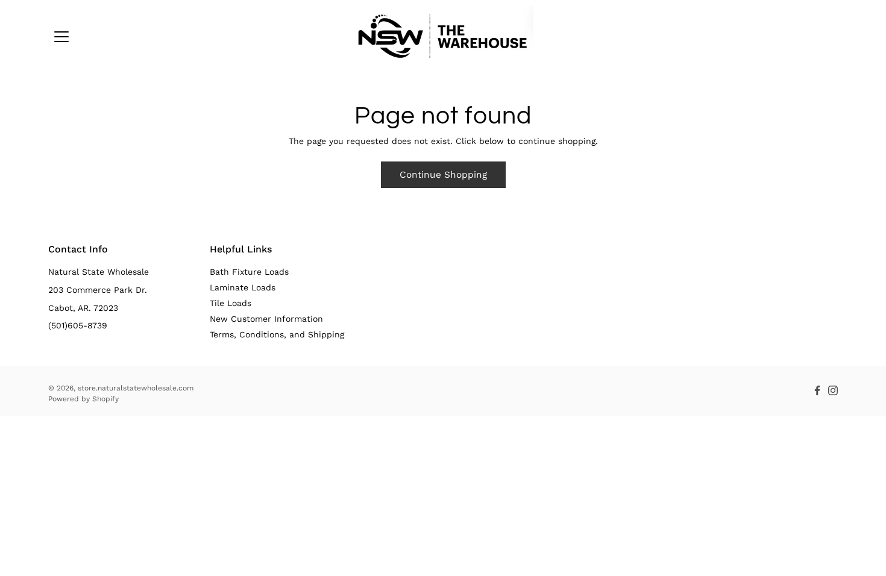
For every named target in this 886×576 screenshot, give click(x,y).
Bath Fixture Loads (249, 272)
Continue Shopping (443, 174)
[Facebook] (817, 390)
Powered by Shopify (83, 399)
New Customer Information (266, 319)
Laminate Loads (242, 287)
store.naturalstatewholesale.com (135, 388)
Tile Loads (230, 303)
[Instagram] (833, 390)
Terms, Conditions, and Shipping (277, 334)
